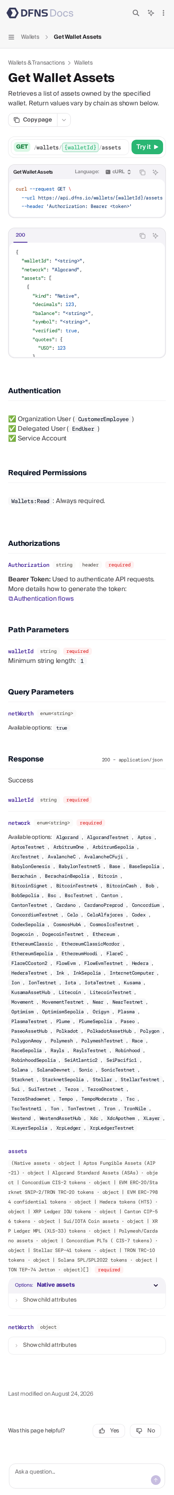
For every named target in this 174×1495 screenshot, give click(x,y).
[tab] (20, 235)
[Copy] (121, 147)
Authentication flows (44, 598)
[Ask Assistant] (155, 172)
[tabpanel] (87, 300)
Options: (24, 1285)
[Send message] (156, 1480)
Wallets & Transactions (36, 63)
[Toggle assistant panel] (151, 13)
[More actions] (163, 13)
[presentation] (81, 147)
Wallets (83, 63)
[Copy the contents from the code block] (142, 172)
